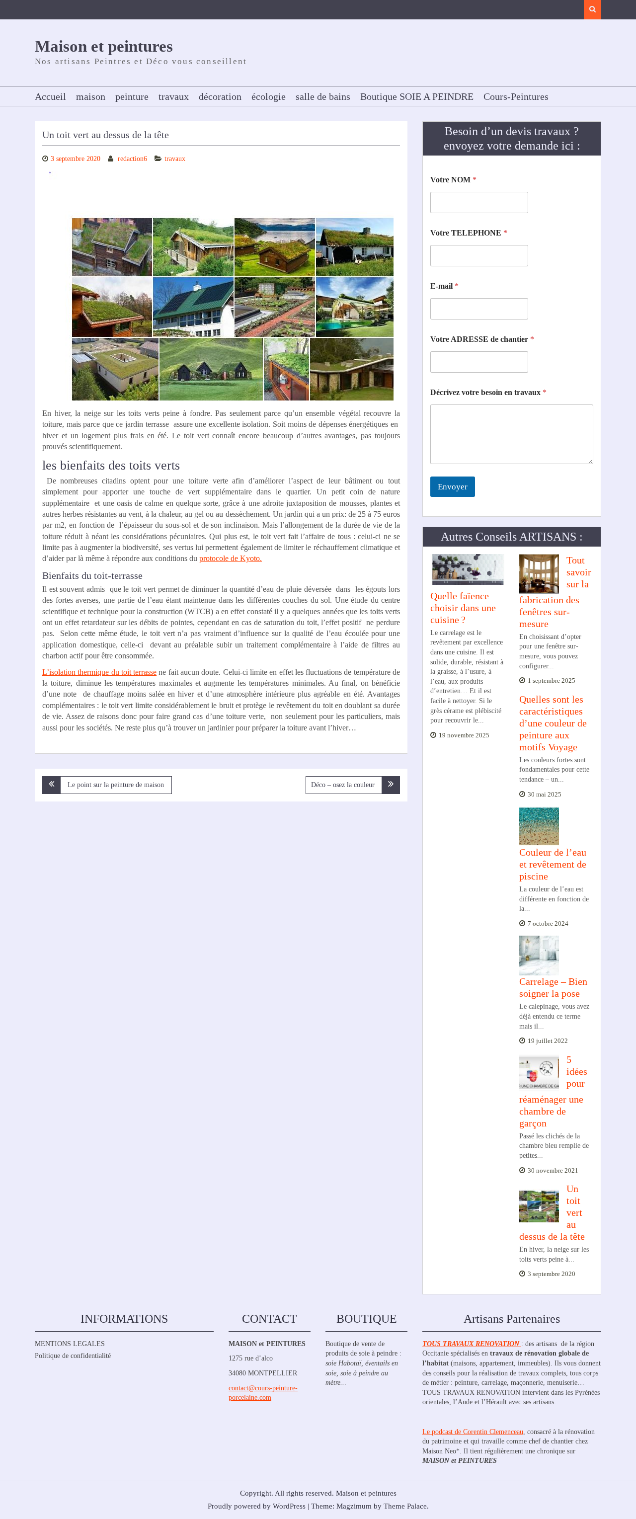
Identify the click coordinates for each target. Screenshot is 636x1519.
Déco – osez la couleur (343, 785)
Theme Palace (405, 1506)
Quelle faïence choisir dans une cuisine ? (463, 607)
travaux (174, 96)
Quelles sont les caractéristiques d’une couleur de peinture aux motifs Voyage (553, 723)
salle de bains (323, 96)
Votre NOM (453, 179)
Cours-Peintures (516, 96)
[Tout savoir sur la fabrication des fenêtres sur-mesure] (539, 573)
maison (90, 96)
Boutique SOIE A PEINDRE (417, 96)
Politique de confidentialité (73, 1355)
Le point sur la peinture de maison (116, 785)
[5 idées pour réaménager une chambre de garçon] (539, 1072)
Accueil (50, 96)
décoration (220, 96)
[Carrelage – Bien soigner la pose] (539, 955)
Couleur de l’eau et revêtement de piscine (552, 864)
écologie (268, 96)
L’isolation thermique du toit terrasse (99, 672)
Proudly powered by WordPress (257, 1506)
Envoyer (453, 486)
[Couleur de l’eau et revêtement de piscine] (539, 825)
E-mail (444, 286)
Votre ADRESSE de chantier (482, 339)
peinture (132, 96)
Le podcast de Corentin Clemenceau (472, 1432)
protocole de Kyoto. (230, 558)
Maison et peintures (104, 46)
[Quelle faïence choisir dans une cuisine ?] (467, 569)
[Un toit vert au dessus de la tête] (539, 1201)
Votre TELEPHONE (468, 233)
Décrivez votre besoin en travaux (488, 392)
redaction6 (132, 158)
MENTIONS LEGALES (70, 1344)
